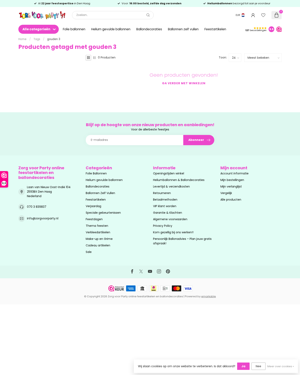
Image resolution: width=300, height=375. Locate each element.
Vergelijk (226, 193)
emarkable (208, 296)
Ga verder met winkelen (184, 83)
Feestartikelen (215, 29)
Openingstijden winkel (168, 173)
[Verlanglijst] (263, 15)
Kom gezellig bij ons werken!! (173, 232)
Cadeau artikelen (98, 245)
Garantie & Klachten (167, 213)
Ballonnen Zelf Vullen (100, 193)
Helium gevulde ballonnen (110, 29)
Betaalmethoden (165, 200)
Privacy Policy (162, 226)
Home (22, 39)
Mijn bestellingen (232, 180)
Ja (243, 366)
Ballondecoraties (149, 29)
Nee (258, 366)
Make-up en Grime (99, 239)
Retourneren (162, 193)
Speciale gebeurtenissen (103, 213)
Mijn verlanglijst (231, 186)
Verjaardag (93, 206)
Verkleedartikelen (98, 232)
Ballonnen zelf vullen (183, 29)
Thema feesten (97, 226)
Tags (36, 39)
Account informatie (234, 173)
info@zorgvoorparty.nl (42, 218)
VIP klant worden (164, 206)
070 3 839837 (36, 207)
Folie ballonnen (74, 29)
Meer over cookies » (280, 366)
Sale (89, 252)
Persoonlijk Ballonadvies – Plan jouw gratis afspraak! (182, 241)
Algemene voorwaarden (170, 219)
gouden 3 (53, 39)
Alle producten (230, 200)
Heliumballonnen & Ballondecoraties (178, 180)
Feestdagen (94, 219)
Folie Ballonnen (96, 173)
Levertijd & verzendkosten (171, 186)
